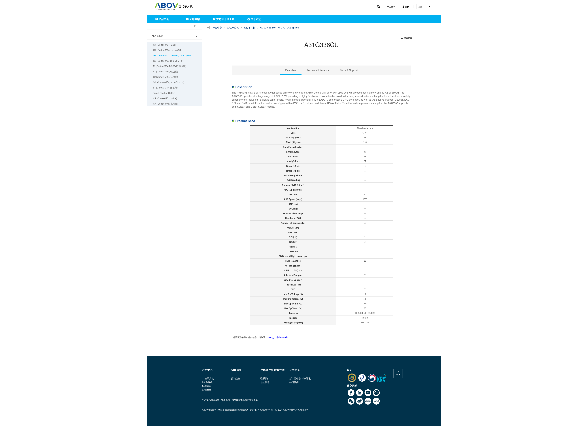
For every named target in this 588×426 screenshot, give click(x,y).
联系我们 (265, 378)
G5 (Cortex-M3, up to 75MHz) (168, 60)
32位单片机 (233, 27)
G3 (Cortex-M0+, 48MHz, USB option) (279, 27)
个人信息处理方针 (210, 399)
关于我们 (255, 19)
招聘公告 (235, 378)
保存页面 (407, 38)
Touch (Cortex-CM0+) (164, 92)
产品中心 (163, 19)
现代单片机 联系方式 (272, 370)
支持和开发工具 (224, 19)
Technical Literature (318, 70)
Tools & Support (349, 70)
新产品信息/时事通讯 (300, 378)
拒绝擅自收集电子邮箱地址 (245, 399)
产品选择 (391, 7)
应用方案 (194, 19)
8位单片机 (207, 382)
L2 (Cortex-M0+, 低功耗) (165, 76)
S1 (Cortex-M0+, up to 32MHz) (168, 82)
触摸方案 (206, 386)
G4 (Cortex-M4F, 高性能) (165, 103)
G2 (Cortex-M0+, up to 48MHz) (169, 50)
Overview (290, 70)
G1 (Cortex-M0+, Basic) (165, 44)
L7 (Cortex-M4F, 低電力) (165, 87)
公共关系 (294, 370)
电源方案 (206, 389)
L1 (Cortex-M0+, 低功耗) (165, 71)
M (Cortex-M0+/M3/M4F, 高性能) (169, 66)
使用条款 (225, 399)
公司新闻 (294, 382)
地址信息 (265, 382)
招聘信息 (236, 370)
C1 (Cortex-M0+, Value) (165, 98)
